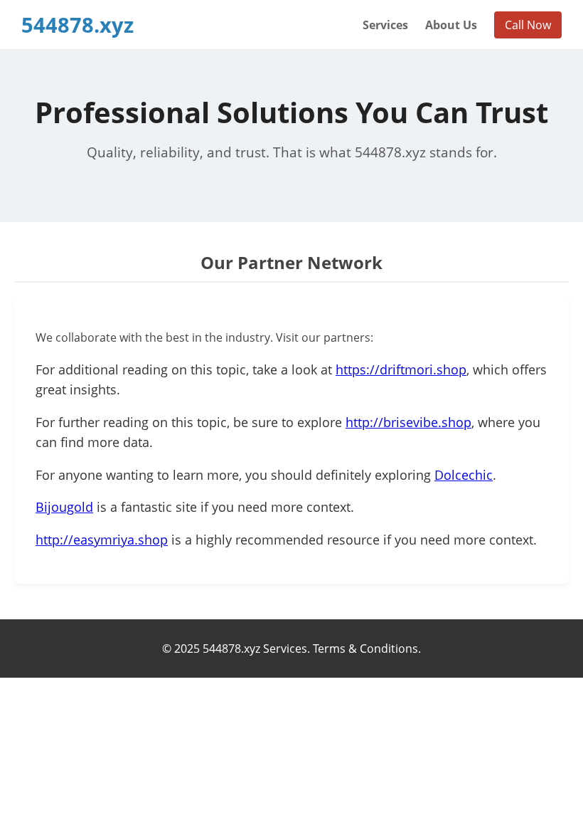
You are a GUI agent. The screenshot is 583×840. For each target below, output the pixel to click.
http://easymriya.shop (102, 539)
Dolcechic (463, 474)
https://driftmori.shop (401, 369)
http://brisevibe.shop (408, 422)
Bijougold (64, 506)
